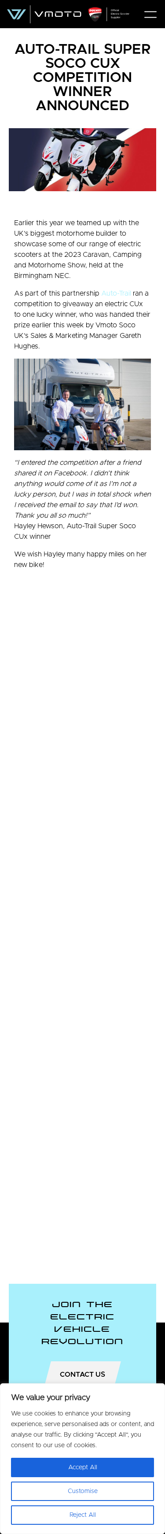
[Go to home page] (68, 14)
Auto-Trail (116, 293)
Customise (83, 1491)
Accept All (82, 1467)
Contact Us (82, 1374)
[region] (82, 1458)
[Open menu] (150, 14)
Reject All (83, 1515)
